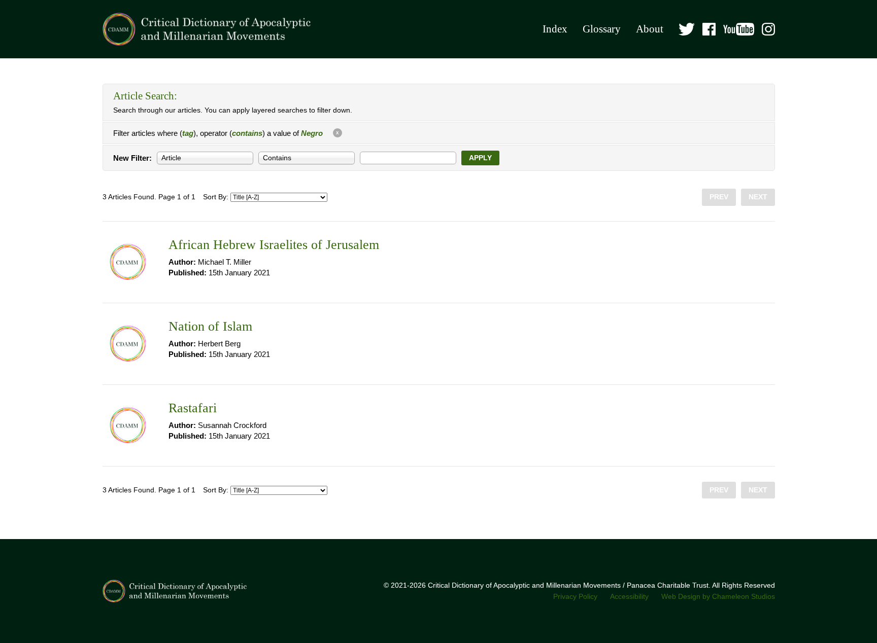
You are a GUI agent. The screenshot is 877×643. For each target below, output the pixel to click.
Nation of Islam (210, 326)
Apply (480, 158)
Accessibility (629, 596)
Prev (719, 197)
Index (555, 29)
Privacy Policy (575, 596)
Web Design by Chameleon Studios (718, 596)
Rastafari (192, 408)
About (649, 29)
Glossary (602, 29)
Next (758, 197)
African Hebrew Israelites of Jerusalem (273, 244)
